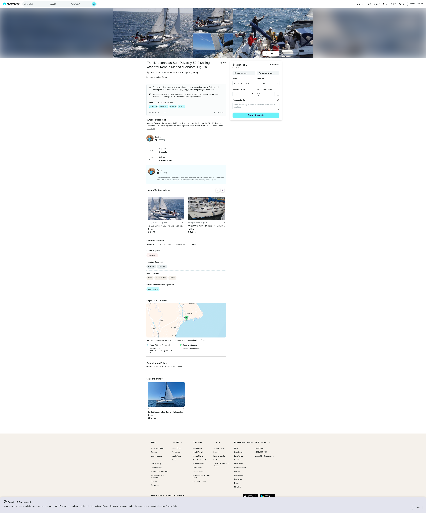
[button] (374, 4)
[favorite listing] (224, 63)
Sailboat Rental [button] (198, 471)
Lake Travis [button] (238, 464)
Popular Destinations (243, 442)
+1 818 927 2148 (261, 452)
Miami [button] (236, 448)
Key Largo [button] (238, 479)
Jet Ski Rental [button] (198, 452)
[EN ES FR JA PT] (385, 4)
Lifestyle (216, 452)
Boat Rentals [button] (197, 448)
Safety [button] (174, 460)
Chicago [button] (237, 471)
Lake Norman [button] (239, 475)
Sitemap (154, 481)
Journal (216, 442)
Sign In (401, 4)
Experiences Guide (220, 456)
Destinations (217, 460)
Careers (154, 452)
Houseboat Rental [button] (199, 460)
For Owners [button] (176, 452)
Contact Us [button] (155, 485)
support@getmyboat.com (264, 456)
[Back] (218, 190)
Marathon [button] (237, 487)
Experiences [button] (198, 442)
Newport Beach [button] (240, 468)
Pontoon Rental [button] (198, 464)
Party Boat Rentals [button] (199, 481)
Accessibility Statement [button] (159, 471)
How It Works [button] (176, 448)
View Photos (270, 53)
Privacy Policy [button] (172, 506)
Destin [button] (236, 483)
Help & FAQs (259, 448)
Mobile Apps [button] (176, 456)
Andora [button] (158, 77)
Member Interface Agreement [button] (157, 476)
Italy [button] (147, 77)
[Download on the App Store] (250, 496)
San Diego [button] (238, 460)
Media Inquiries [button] (156, 456)
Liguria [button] (152, 77)
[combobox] (36, 4)
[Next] (223, 190)
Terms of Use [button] (65, 506)
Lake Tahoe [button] (238, 456)
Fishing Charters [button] (198, 456)
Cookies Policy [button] (156, 468)
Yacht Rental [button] (197, 468)
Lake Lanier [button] (238, 452)
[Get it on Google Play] (267, 496)
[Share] (221, 63)
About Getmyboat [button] (157, 448)
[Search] (94, 4)
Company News (219, 448)
